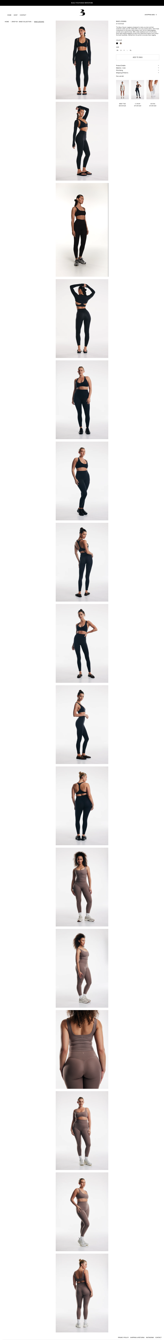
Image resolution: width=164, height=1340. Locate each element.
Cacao (121, 43)
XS (117, 50)
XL (131, 50)
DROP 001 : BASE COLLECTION (21, 21)
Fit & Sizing (119, 70)
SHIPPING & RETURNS (137, 1337)
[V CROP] (137, 89)
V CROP (137, 104)
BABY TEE (122, 104)
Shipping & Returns (122, 72)
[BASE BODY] (82, 12)
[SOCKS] (152, 89)
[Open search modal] (105, 12)
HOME (9, 15)
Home (7, 21)
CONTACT (23, 15)
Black (117, 43)
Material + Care (121, 68)
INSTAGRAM (150, 1337)
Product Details (121, 65)
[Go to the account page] (120, 12)
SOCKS (152, 104)
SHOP (15, 15)
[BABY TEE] (122, 89)
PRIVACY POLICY (123, 1337)
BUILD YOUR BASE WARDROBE (82, 3)
